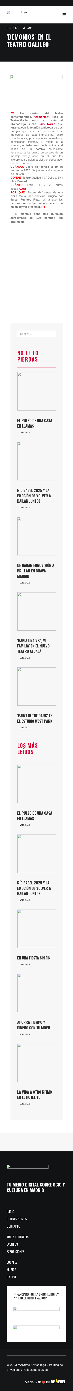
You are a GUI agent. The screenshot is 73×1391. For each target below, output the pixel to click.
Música (11, 1269)
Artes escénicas (18, 1237)
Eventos (12, 1244)
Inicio (10, 1211)
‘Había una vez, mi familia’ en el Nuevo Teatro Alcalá (33, 646)
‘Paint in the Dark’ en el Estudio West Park (35, 718)
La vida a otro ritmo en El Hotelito (34, 1094)
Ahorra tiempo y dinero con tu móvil (34, 1024)
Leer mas (24, 432)
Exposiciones (15, 1251)
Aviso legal (39, 1365)
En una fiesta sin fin (33, 958)
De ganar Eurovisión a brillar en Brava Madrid (35, 570)
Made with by (38, 1382)
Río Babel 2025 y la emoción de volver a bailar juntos (34, 495)
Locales (12, 1262)
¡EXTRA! (11, 1276)
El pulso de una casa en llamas (34, 423)
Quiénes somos (17, 1219)
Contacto (13, 1226)
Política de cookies (35, 1369)
